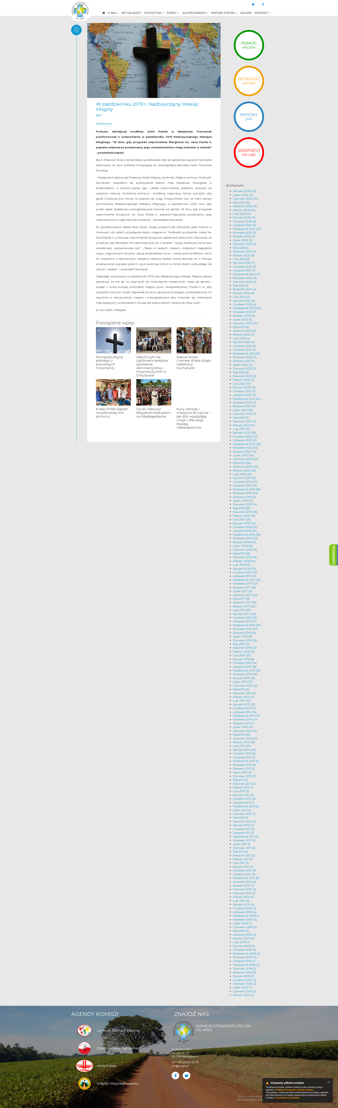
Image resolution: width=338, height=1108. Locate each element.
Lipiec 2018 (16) (243, 546)
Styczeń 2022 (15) (244, 387)
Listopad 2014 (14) (244, 712)
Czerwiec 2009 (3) (245, 927)
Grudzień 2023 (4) (244, 304)
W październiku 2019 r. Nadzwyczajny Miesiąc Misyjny (147, 106)
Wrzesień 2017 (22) (245, 583)
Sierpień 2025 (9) (244, 236)
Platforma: (249, 1096)
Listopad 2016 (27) (245, 621)
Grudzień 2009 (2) (244, 908)
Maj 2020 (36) (242, 463)
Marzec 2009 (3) (244, 938)
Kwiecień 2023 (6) (244, 330)
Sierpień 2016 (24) (244, 632)
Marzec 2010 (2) (243, 897)
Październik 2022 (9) (246, 353)
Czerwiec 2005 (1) (244, 991)
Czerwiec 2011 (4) (244, 848)
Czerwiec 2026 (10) (245, 198)
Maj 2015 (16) (241, 689)
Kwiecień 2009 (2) (244, 934)
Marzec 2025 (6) (243, 255)
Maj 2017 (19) (241, 598)
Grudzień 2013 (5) (244, 753)
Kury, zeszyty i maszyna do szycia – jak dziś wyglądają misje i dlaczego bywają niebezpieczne (194, 418)
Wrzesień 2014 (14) (245, 719)
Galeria (246, 13)
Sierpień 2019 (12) (244, 497)
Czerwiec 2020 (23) (245, 459)
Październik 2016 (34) (247, 625)
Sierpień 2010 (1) (243, 885)
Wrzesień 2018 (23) (245, 538)
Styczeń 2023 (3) (244, 342)
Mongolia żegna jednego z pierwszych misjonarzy (109, 362)
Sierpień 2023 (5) (244, 315)
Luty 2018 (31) (242, 564)
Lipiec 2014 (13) (243, 727)
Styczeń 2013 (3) (243, 795)
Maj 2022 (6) (241, 372)
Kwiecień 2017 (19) (245, 602)
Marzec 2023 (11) (244, 334)
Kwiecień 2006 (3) (244, 972)
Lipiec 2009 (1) (242, 923)
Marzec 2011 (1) (243, 859)
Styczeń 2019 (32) (244, 523)
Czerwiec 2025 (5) (244, 244)
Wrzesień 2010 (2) (244, 882)
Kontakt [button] (262, 13)
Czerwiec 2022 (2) (244, 368)
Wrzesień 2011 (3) (244, 840)
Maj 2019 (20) (241, 508)
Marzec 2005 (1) (243, 995)
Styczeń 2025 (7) (244, 262)
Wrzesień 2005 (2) (245, 983)
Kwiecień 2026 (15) (245, 206)
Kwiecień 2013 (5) (244, 783)
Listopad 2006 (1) (244, 961)
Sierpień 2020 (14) (244, 451)
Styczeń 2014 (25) (244, 749)
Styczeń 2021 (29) (244, 432)
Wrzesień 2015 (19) (245, 674)
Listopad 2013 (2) (244, 757)
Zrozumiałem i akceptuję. (287, 1098)
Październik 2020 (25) (247, 444)
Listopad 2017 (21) (244, 576)
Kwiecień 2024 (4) (244, 289)
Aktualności (131, 13)
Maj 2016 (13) (241, 644)
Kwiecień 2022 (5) (244, 376)
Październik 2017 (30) (247, 580)
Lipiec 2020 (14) (243, 455)
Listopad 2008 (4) (244, 949)
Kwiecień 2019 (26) (245, 512)
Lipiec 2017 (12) (243, 591)
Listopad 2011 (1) (243, 832)
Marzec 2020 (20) (244, 470)
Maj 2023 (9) (241, 327)
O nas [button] (112, 13)
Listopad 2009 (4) (244, 912)
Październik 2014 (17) (246, 715)
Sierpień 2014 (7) (244, 723)
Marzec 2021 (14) (244, 425)
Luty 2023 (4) (241, 338)
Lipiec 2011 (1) (242, 844)
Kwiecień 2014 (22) (245, 738)
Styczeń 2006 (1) (243, 976)
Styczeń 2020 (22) (244, 478)
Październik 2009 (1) (246, 915)
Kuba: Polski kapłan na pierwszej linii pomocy (112, 412)
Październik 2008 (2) (246, 953)
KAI (98, 115)
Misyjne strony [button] (223, 13)
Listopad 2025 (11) (244, 225)
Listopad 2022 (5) (244, 349)
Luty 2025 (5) (241, 259)
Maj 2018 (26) (241, 553)
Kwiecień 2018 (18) (245, 557)
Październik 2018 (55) (247, 534)
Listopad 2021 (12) (244, 395)
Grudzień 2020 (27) (245, 436)
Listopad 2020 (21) (245, 440)
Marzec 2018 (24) (244, 561)
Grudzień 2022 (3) (244, 346)
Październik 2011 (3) (245, 836)
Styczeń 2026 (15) (244, 217)
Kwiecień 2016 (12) (245, 647)
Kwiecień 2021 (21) (245, 421)
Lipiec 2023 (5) (242, 319)
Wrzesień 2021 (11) (244, 402)
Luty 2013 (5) (241, 791)
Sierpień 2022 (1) (244, 361)
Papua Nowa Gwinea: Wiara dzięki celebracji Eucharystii (194, 362)
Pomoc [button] (172, 13)
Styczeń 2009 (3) (244, 946)
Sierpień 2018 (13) (244, 542)
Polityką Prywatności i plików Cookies (295, 1090)
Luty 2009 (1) (241, 942)
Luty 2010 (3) (241, 900)
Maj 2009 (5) (241, 931)
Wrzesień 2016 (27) (245, 629)
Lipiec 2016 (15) (243, 636)
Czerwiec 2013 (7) (244, 776)
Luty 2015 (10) (242, 700)
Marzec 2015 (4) (243, 697)
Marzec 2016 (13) (244, 651)
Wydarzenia (104, 123)
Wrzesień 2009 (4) (245, 919)
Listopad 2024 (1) (244, 270)
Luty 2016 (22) (242, 655)
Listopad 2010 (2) (244, 874)
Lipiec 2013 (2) (242, 772)
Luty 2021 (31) (241, 429)
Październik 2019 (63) (247, 489)
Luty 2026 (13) (242, 213)
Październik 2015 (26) (247, 670)
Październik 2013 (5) (246, 761)
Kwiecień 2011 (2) (244, 855)
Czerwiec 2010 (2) (244, 889)
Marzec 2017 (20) (244, 606)
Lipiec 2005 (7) (242, 987)
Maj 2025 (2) (241, 247)
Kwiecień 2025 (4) (244, 251)
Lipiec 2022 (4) (242, 364)
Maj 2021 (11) (241, 417)
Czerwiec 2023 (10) (245, 323)
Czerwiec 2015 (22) (245, 685)
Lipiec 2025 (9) (242, 240)
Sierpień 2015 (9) (244, 678)
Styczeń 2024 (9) (244, 300)
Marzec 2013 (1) (243, 787)
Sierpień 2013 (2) (244, 768)
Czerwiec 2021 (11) (244, 413)
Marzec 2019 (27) (244, 515)
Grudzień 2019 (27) (245, 481)
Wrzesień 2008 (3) (245, 957)
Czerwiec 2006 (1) (244, 968)
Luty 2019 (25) (242, 519)
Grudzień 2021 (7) (244, 391)
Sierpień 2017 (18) (244, 587)
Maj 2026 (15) (241, 202)
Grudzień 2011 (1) (244, 829)
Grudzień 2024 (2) (244, 266)
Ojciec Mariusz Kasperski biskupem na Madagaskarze (153, 412)
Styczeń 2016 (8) (243, 659)
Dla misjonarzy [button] (194, 13)
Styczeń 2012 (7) (243, 825)
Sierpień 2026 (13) (244, 191)
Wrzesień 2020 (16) (245, 447)
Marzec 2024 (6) (243, 293)
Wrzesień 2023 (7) (244, 312)
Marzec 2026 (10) (244, 210)
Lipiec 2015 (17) (243, 681)
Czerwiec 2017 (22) (245, 595)
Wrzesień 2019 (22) (245, 493)
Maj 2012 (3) (240, 817)
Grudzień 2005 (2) (244, 980)
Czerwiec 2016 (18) (245, 640)
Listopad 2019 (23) (245, 485)
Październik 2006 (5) (246, 965)
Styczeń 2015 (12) (244, 704)
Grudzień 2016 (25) (245, 617)
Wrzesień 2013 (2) (244, 765)
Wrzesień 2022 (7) (244, 357)
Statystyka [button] (153, 13)
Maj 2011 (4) (240, 851)
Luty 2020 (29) (242, 474)
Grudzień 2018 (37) (245, 527)
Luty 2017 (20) (242, 610)
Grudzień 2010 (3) (244, 870)
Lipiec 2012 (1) (242, 810)
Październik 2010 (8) (246, 878)
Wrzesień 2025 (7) (244, 232)
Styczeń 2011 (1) (243, 866)
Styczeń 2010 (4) (243, 904)
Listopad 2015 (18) (244, 666)
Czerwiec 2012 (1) (244, 814)
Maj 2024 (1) (241, 285)
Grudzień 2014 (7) (244, 708)
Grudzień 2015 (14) (245, 663)
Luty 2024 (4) (241, 296)
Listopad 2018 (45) (245, 530)
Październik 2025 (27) (247, 229)
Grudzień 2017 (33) (245, 572)
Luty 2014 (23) (242, 746)
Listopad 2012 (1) (244, 802)
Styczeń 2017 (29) (244, 614)
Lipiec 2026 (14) (243, 195)
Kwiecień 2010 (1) (244, 893)
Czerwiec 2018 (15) (245, 549)
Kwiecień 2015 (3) (244, 693)
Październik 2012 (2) (246, 806)
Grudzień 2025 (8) (244, 221)
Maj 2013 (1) (240, 780)
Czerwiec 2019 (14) (245, 504)
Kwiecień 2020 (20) (245, 466)
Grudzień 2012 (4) (244, 798)
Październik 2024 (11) (246, 274)
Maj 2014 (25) (241, 734)
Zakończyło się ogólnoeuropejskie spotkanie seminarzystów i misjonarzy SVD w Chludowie (152, 366)
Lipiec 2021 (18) (243, 410)
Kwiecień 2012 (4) (244, 821)
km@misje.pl (180, 1066)
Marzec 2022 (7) (243, 379)
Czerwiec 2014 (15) (245, 731)
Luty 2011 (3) (241, 863)
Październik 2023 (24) (247, 308)
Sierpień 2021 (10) (244, 406)
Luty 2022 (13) (242, 383)
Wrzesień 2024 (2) (245, 278)
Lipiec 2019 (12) (243, 500)
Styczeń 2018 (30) (244, 568)
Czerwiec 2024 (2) (245, 281)
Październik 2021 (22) (247, 398)
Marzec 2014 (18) (244, 742)
